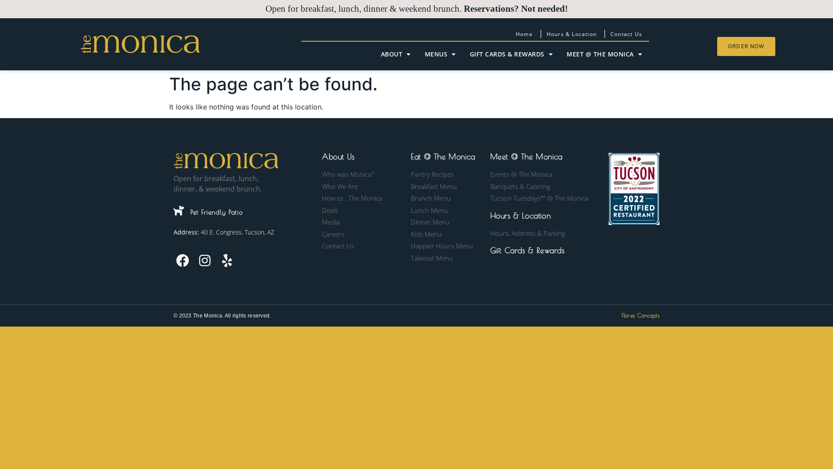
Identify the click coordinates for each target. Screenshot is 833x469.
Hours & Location (572, 34)
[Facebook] (183, 260)
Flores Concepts (641, 315)
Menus (436, 54)
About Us (338, 156)
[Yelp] (227, 260)
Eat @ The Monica (443, 156)
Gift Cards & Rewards (507, 54)
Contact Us (626, 34)
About (392, 54)
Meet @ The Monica (600, 54)
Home (524, 34)
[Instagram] (205, 260)
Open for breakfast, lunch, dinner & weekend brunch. (417, 9)
